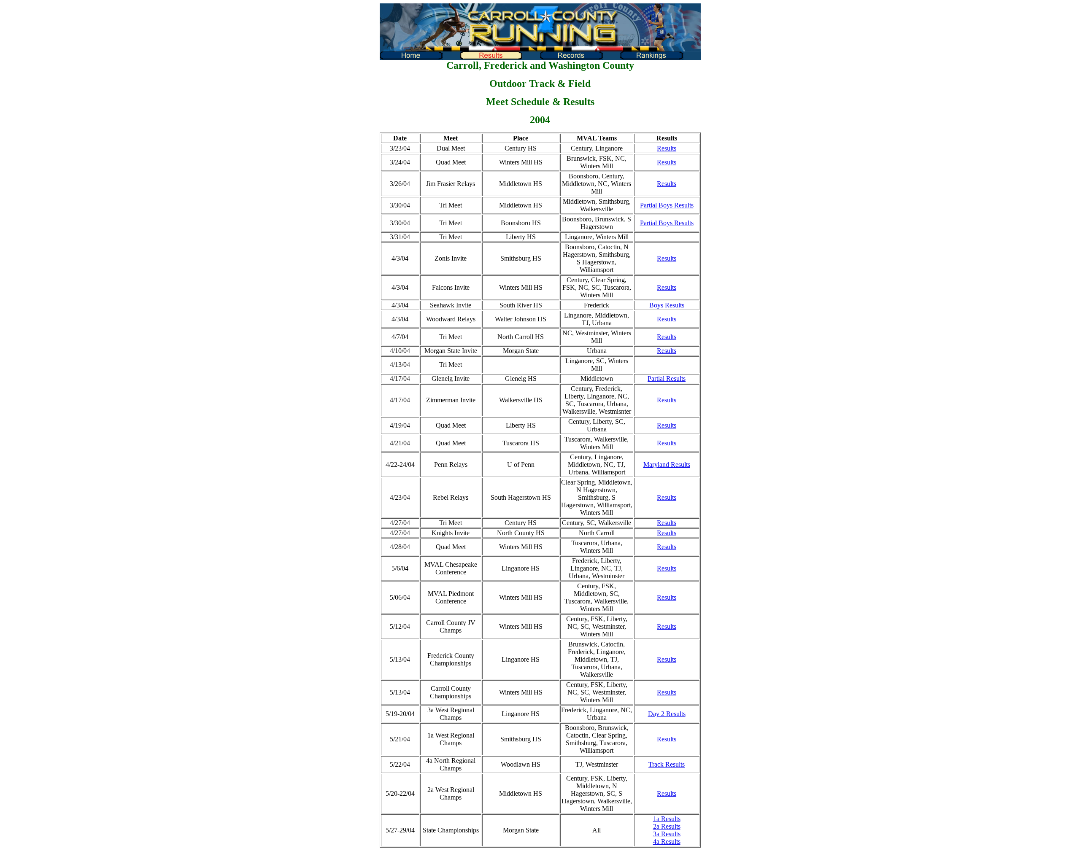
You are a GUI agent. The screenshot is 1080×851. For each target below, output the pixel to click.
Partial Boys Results (667, 205)
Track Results (666, 764)
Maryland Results (666, 464)
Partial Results (667, 378)
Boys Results (666, 305)
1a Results (666, 818)
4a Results (666, 841)
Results (666, 148)
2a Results (666, 826)
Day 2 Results (667, 713)
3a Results (666, 834)
